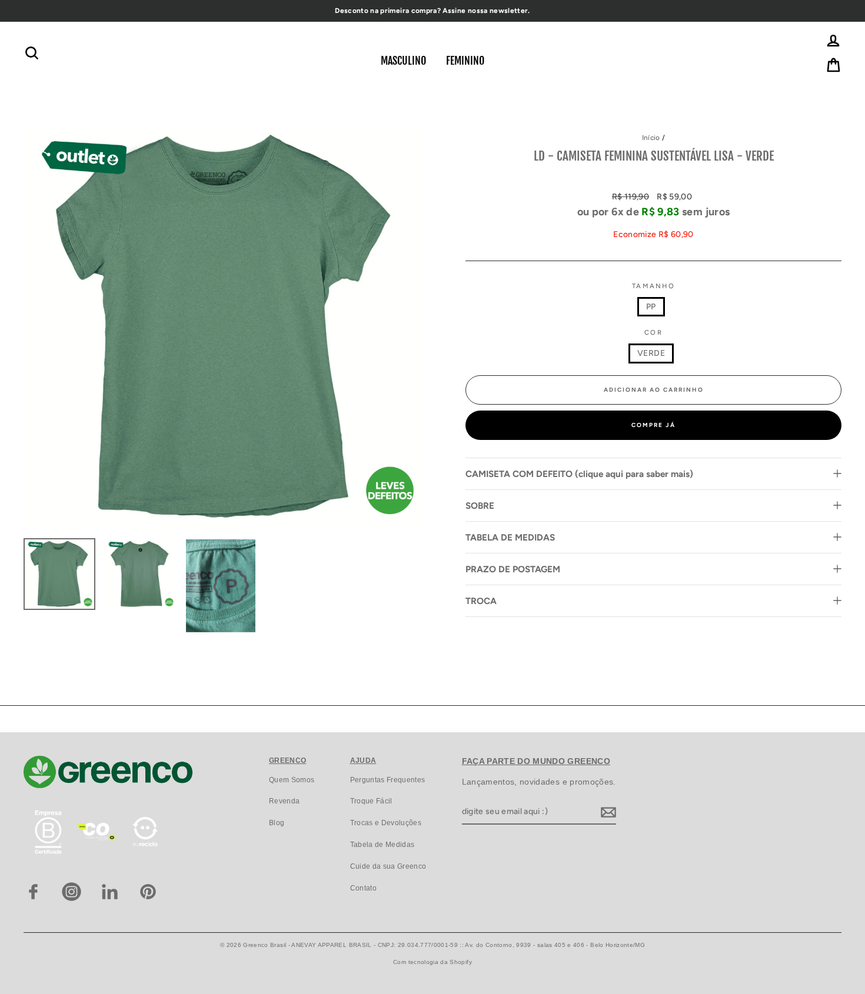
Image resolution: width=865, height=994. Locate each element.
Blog (276, 823)
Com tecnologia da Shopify (432, 962)
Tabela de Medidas (382, 844)
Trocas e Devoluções (386, 823)
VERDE (651, 353)
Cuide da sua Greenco (388, 866)
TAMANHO (653, 286)
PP (651, 307)
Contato (363, 888)
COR (653, 332)
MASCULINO (403, 60)
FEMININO (465, 60)
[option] (432, 11)
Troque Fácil (371, 801)
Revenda (284, 801)
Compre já (653, 425)
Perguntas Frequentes (387, 780)
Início (651, 138)
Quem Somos (292, 780)
